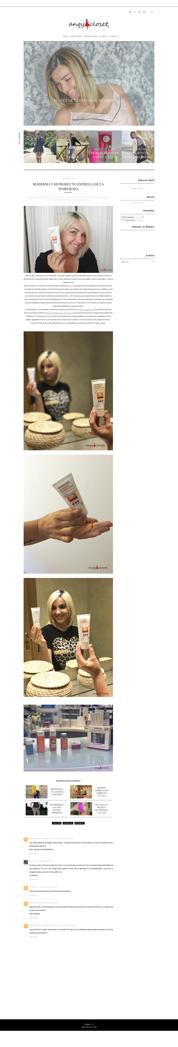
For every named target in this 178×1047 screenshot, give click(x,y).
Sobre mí (114, 36)
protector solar (64, 200)
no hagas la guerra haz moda (44, 925)
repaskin (77, 200)
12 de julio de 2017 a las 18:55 (64, 838)
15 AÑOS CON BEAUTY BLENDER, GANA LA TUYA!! (105, 153)
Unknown (34, 887)
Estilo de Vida (76, 36)
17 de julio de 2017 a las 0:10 (68, 925)
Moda (65, 36)
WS (92, 1024)
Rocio (32, 861)
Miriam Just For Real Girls (42, 838)
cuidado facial (58, 197)
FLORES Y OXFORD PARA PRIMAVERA (40, 155)
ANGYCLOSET (137, 203)
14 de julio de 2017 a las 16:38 (48, 903)
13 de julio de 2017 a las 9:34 (44, 861)
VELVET (73, 157)
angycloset (33, 197)
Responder (33, 853)
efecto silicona (72, 197)
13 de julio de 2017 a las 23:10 (48, 887)
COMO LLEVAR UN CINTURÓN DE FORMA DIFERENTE (138, 153)
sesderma (86, 200)
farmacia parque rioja (90, 197)
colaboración (45, 197)
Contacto (104, 36)
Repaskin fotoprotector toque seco (59, 313)
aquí (69, 286)
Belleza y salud (90, 36)
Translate (140, 220)
